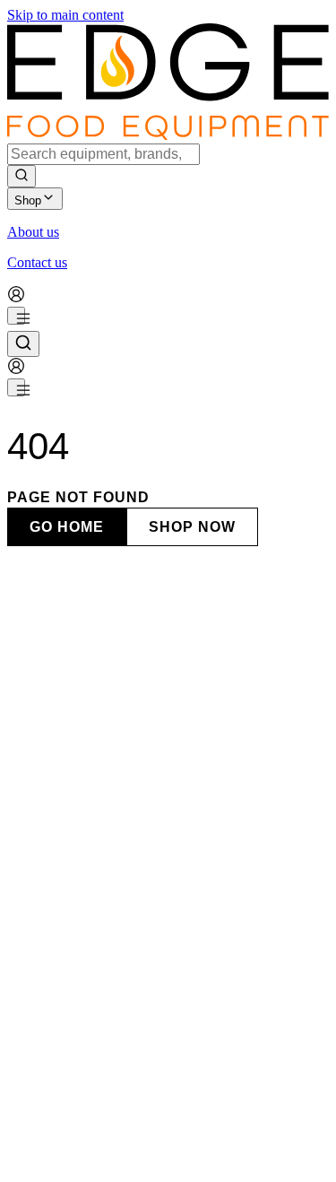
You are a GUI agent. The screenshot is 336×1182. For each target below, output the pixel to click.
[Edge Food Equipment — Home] (168, 135)
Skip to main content (65, 14)
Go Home (67, 527)
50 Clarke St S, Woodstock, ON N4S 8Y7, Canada (152, 1032)
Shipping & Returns (177, 1152)
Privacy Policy (80, 1152)
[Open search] (23, 344)
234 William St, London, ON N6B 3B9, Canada (144, 961)
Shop (27, 200)
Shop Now (192, 527)
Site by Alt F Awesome (254, 1135)
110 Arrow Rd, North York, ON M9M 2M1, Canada (156, 892)
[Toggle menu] (16, 316)
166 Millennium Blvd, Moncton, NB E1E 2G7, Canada (165, 1102)
